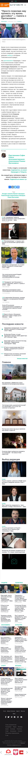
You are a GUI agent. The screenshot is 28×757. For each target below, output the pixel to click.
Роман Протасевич (13, 197)
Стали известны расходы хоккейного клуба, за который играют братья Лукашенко (7, 681)
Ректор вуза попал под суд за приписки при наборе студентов (13, 429)
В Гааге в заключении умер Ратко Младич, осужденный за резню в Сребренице (14, 349)
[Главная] (16, 5)
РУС (16, 1)
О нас (6, 735)
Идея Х (18, 711)
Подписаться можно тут (18, 179)
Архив (6, 729)
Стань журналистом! (10, 724)
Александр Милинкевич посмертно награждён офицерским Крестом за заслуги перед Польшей (12, 572)
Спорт (3, 665)
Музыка (18, 665)
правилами (23, 743)
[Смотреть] (2, 217)
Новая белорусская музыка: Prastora (20, 695)
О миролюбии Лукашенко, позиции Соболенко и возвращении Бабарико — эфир (13, 299)
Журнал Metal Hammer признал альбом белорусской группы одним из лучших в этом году (21, 659)
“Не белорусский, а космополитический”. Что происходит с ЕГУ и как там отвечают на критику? (14, 406)
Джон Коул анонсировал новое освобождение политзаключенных (12, 290)
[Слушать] (4, 479)
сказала (9, 55)
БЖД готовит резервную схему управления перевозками (6, 649)
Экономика (5, 625)
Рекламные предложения (12, 733)
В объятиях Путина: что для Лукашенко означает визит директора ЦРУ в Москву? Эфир (15, 336)
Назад (1, 752)
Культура (18, 625)
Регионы (20, 727)
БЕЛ (12, 1)
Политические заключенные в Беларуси (13, 195)
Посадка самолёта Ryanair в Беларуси (13, 193)
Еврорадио (4, 21)
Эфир (14, 713)
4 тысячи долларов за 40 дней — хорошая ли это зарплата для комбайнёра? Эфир (11, 529)
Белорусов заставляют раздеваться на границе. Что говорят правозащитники (13, 551)
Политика (19, 582)
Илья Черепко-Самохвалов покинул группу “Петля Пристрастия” (21, 680)
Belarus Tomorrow (11, 711)
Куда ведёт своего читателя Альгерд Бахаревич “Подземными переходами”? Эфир (15, 342)
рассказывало (8, 60)
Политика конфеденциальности (14, 745)
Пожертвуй (8, 727)
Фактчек (23, 711)
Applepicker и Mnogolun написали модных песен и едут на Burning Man (21, 639)
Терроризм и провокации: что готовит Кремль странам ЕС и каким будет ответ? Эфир (13, 266)
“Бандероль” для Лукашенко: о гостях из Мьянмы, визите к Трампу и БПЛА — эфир (13, 283)
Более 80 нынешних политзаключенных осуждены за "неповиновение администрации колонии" (12, 307)
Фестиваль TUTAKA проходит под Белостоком (20, 688)
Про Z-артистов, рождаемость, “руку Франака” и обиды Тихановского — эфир (14, 505)
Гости (4, 711)
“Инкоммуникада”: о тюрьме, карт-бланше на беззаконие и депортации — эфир (13, 242)
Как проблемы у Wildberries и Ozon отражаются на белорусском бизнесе (13, 383)
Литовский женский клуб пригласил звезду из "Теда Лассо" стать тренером (7, 691)
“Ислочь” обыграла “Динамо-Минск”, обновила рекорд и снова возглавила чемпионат (6, 701)
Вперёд (27, 752)
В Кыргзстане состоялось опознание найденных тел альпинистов (15, 354)
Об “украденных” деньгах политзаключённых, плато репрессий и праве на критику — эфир (13, 219)
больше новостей (22, 358)
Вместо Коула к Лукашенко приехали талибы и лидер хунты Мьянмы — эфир (11, 316)
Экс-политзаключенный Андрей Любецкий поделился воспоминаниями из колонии (11, 276)
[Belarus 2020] (17, 752)
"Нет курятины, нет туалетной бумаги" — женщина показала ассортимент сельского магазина (7, 659)
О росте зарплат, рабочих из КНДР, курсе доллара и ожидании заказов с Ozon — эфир (14, 482)
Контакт (20, 731)
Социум (19, 21)
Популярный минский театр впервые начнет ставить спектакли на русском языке (20, 648)
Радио (14, 727)
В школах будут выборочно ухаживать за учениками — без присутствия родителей (13, 453)
